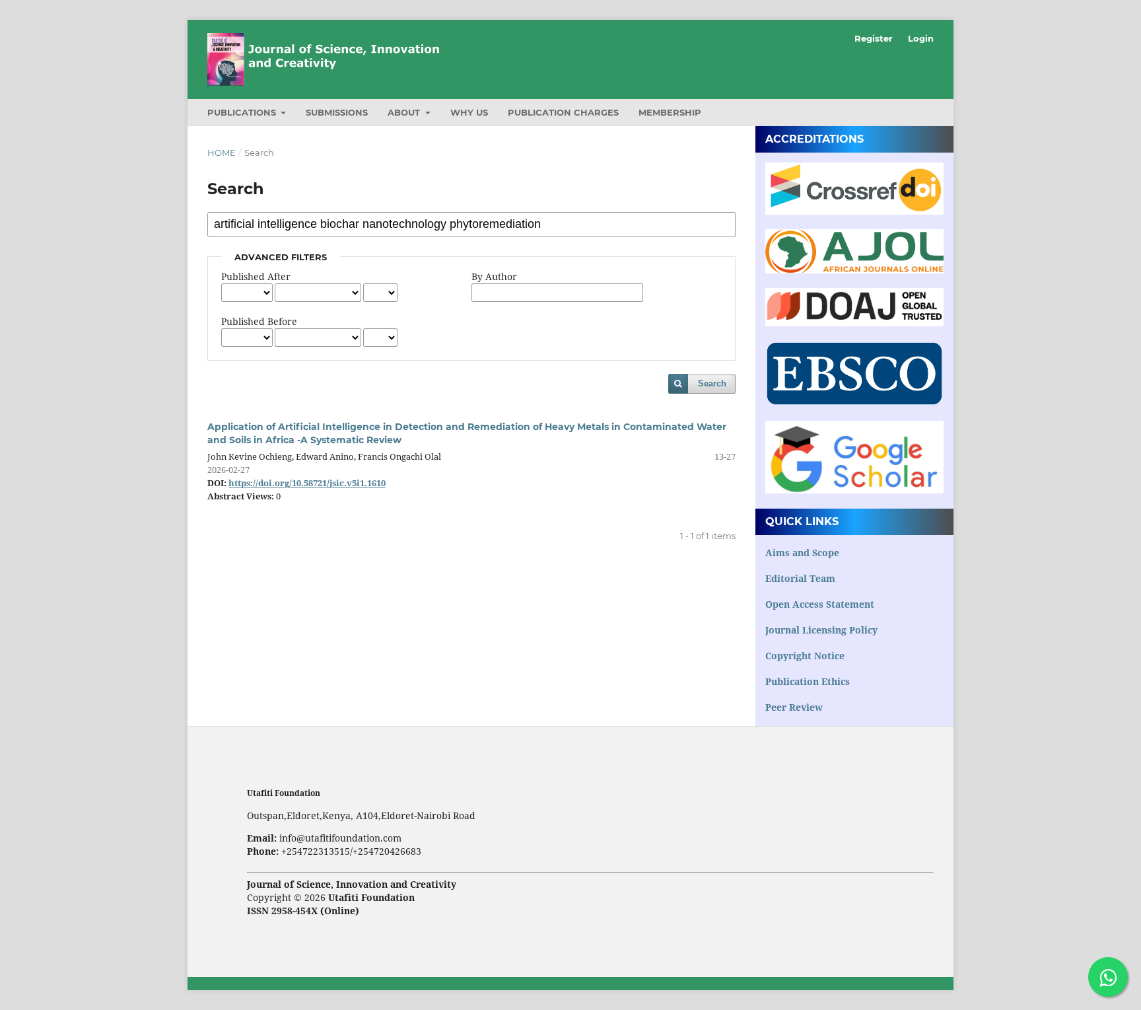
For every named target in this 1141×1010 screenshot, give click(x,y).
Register (873, 38)
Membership (670, 112)
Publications (243, 112)
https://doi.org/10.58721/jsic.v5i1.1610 (307, 483)
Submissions (337, 112)
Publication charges (563, 112)
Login (921, 38)
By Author (494, 276)
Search (712, 383)
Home (221, 152)
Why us (469, 112)
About (405, 112)
